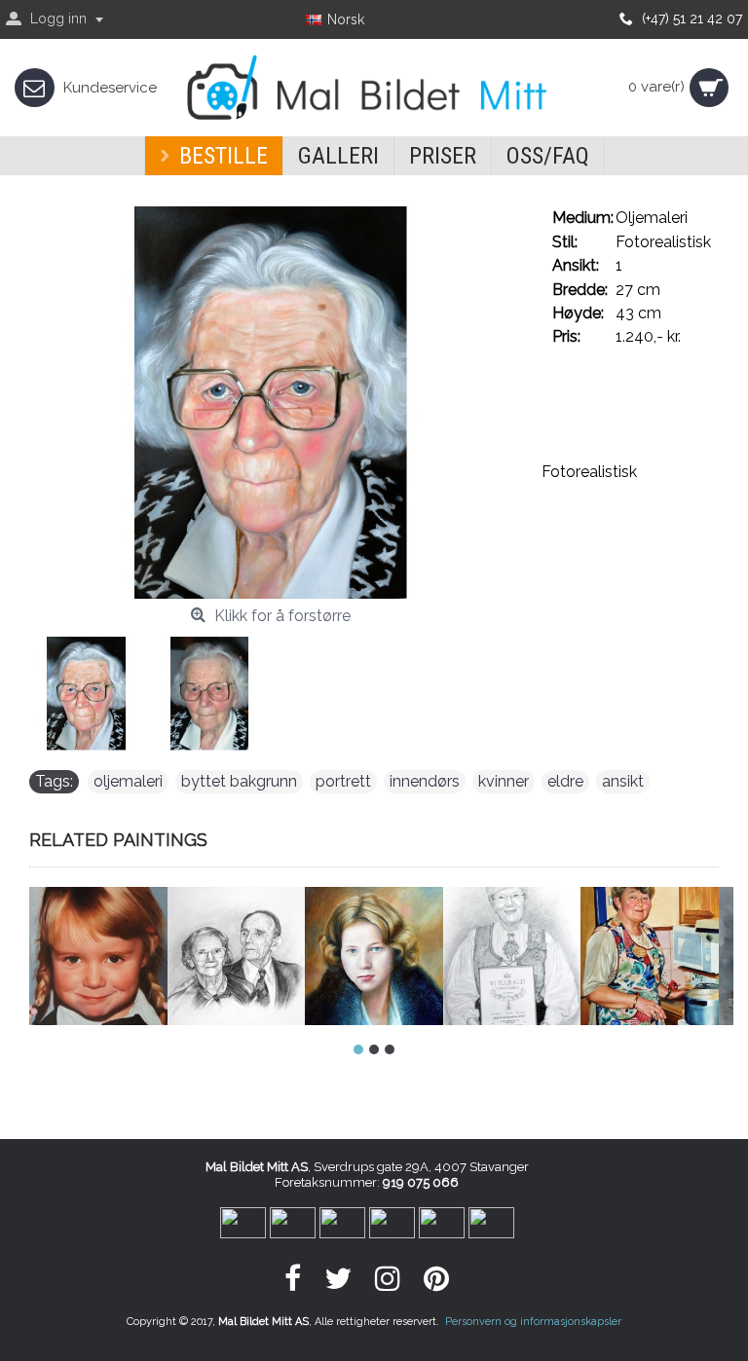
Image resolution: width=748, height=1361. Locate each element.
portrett (343, 781)
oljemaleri (128, 781)
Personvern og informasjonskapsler (533, 1321)
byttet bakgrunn (239, 781)
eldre (565, 781)
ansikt (623, 781)
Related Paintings (118, 839)
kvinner (503, 781)
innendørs (425, 781)
